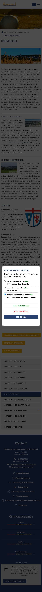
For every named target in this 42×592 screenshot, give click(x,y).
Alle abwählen (21, 311)
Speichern (21, 317)
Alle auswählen (21, 306)
